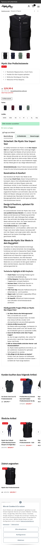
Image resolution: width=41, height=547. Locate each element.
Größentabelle (6, 98)
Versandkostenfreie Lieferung (18, 91)
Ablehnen (21, 540)
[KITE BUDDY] (7, 6)
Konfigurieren (21, 535)
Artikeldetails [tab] (21, 136)
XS (16, 118)
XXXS (5, 118)
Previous (2, 388)
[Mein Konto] (29, 6)
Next (38, 388)
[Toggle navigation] (38, 6)
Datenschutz (15, 524)
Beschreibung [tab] (8, 136)
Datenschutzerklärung (27, 521)
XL (32, 118)
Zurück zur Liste (5, 11)
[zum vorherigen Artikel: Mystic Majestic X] (34, 11)
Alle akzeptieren (21, 529)
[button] (33, 6)
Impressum (6, 524)
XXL (37, 118)
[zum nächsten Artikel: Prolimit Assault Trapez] (38, 11)
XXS (11, 118)
